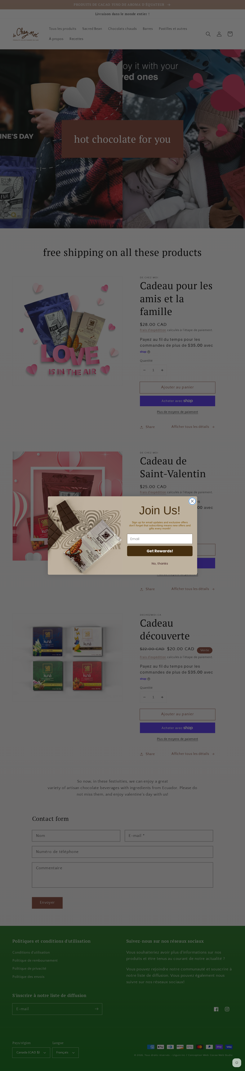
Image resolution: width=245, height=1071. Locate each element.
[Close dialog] (192, 501)
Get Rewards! (160, 551)
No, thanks (160, 563)
